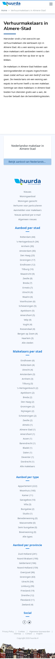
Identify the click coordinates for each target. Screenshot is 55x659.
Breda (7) (27, 282)
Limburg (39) (27, 586)
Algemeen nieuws (27, 219)
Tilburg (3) (27, 383)
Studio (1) (27, 513)
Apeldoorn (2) (27, 392)
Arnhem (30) (27, 246)
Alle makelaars (27, 466)
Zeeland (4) (27, 604)
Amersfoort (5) (27, 315)
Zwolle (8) (27, 278)
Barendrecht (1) (27, 443)
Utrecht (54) (27, 581)
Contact (28, 633)
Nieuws (27, 191)
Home (4, 10)
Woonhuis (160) (27, 490)
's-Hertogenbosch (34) (27, 241)
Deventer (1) (27, 457)
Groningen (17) (27, 259)
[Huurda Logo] (11, 4)
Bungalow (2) (27, 509)
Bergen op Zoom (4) (28, 333)
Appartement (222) (27, 486)
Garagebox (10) (27, 499)
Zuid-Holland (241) (27, 553)
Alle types (28, 536)
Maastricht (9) (27, 273)
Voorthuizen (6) (27, 301)
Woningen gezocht (27, 201)
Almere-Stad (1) (27, 429)
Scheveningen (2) (27, 415)
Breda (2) (27, 397)
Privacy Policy (8, 631)
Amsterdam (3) (27, 374)
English (39, 633)
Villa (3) (27, 504)
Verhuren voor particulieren (27, 205)
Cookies (21, 631)
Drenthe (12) (27, 595)
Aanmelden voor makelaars (28, 210)
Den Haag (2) (27, 401)
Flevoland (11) (27, 599)
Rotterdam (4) (28, 365)
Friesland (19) (27, 590)
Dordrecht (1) (27, 461)
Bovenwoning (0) (27, 532)
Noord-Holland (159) (27, 567)
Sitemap (17, 633)
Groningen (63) (27, 576)
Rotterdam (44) (27, 236)
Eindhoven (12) (27, 264)
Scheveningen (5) (27, 306)
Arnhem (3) (27, 378)
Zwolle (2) (27, 420)
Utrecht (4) (27, 369)
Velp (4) (27, 319)
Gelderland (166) (27, 563)
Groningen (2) (27, 406)
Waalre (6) (27, 296)
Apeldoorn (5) (27, 310)
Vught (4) (27, 324)
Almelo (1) (27, 424)
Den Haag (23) (27, 255)
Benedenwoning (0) (27, 518)
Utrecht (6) (27, 292)
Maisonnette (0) (27, 522)
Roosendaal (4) (27, 329)
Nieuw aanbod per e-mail (28, 214)
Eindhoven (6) (28, 360)
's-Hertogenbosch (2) (27, 388)
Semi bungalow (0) (27, 527)
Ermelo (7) (27, 287)
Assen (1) (27, 438)
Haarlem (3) (27, 338)
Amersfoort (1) (27, 434)
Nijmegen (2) (27, 411)
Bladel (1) (27, 447)
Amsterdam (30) (27, 250)
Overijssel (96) (27, 572)
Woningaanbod (27, 196)
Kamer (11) (27, 495)
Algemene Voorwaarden (39, 631)
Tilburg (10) (27, 269)
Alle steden (27, 342)
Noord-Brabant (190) (27, 558)
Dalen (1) (27, 452)
